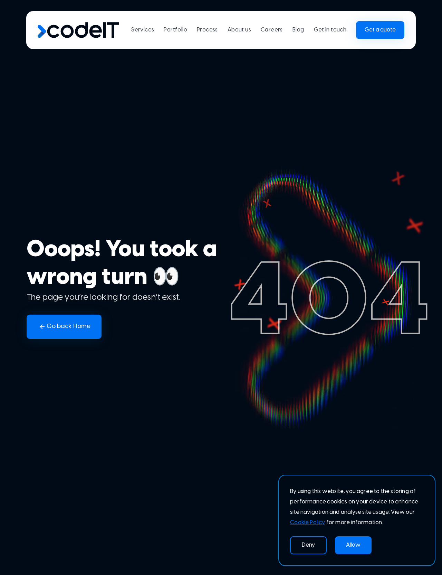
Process (207, 30)
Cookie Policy (307, 523)
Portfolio (175, 30)
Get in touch (330, 30)
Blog (298, 30)
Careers (272, 30)
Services (142, 30)
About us (239, 30)
